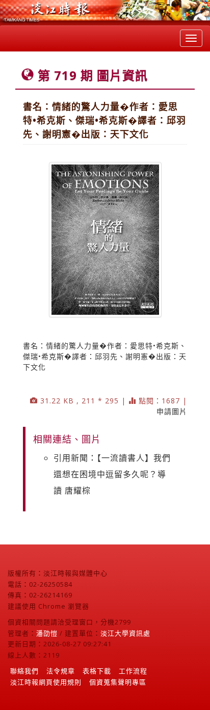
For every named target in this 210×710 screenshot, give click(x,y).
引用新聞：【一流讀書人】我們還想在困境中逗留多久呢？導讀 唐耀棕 (112, 474)
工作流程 (133, 670)
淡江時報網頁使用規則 (46, 682)
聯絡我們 (24, 670)
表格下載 (97, 670)
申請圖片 (171, 411)
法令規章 (60, 670)
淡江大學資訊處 (125, 633)
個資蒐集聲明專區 (117, 682)
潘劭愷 (47, 633)
